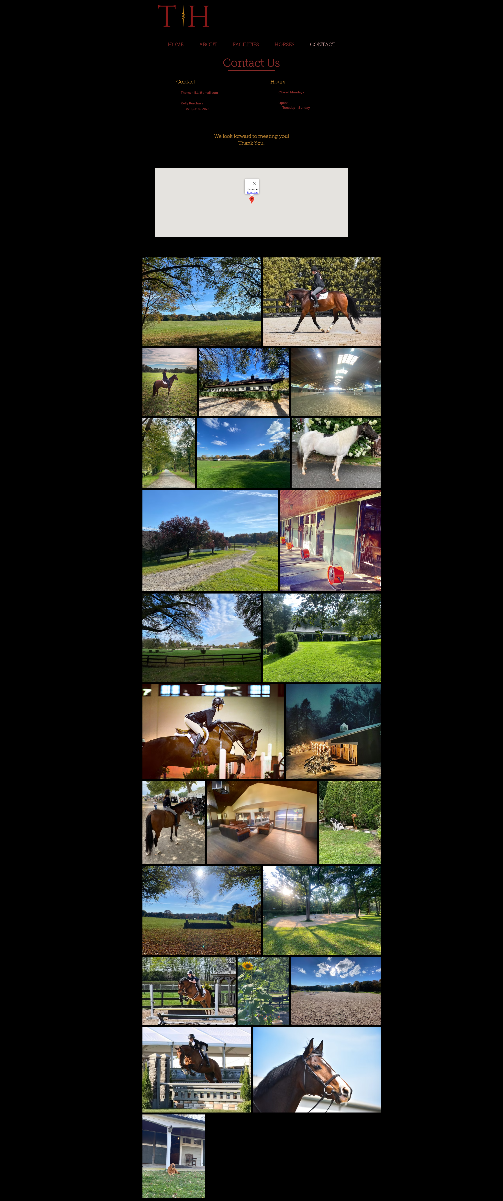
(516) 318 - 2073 (195, 109)
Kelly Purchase (192, 103)
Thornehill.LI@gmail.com (199, 92)
